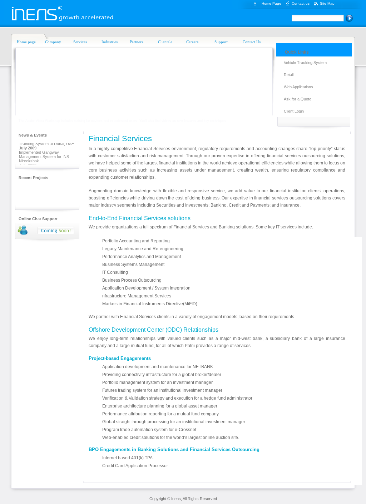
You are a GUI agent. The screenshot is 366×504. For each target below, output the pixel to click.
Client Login (294, 111)
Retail (288, 75)
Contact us (301, 3)
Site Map (327, 3)
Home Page (271, 3)
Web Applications (298, 87)
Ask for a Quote (297, 99)
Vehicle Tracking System (305, 62)
